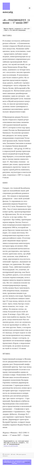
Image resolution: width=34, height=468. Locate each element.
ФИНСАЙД (8, 12)
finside (13, 454)
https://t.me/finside (11, 445)
